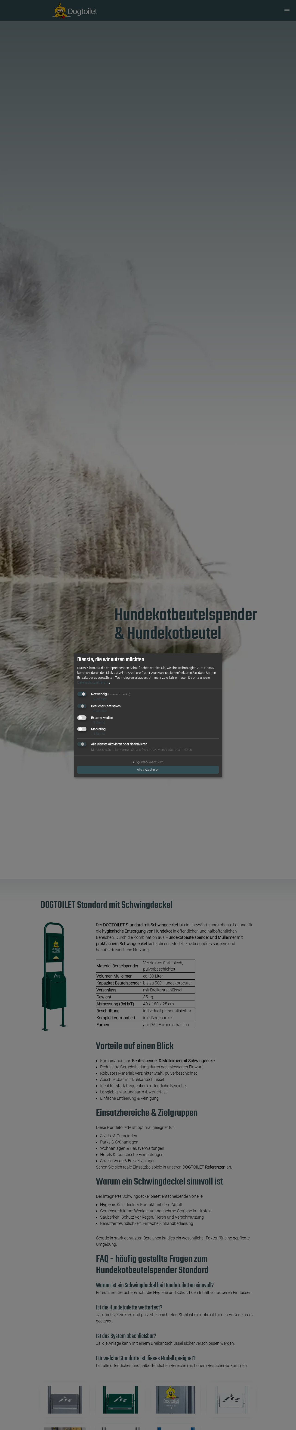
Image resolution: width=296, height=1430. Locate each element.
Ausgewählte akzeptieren (148, 762)
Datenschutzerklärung (93, 682)
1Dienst (98, 722)
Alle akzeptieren (148, 769)
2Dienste (99, 699)
